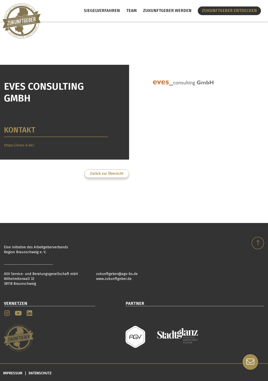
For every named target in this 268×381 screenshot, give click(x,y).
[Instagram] (7, 313)
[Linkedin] (29, 313)
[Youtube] (18, 313)
